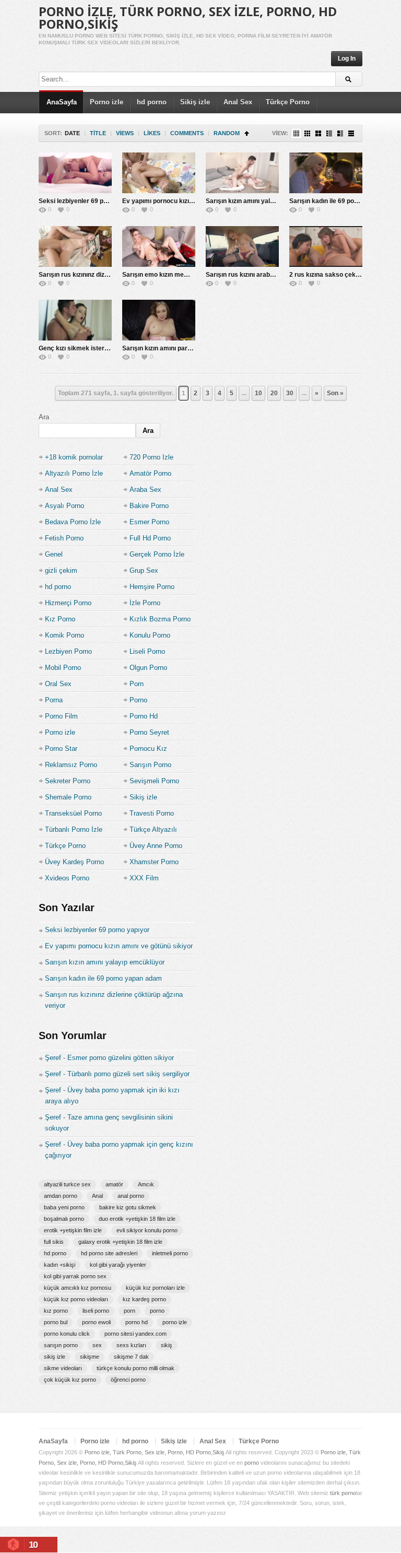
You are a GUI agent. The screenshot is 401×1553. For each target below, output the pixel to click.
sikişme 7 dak (131, 1357)
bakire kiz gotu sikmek (127, 1207)
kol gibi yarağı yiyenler (118, 1265)
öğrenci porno (128, 1379)
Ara (44, 417)
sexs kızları (131, 1345)
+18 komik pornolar (74, 457)
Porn (136, 684)
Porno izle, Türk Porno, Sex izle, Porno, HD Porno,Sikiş (188, 17)
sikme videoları (63, 1368)
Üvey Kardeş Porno (74, 862)
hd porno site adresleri (109, 1253)
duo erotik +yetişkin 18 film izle (137, 1219)
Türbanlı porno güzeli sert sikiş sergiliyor (128, 1074)
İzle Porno (144, 603)
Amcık (146, 1184)
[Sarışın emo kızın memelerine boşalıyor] (158, 246)
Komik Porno (64, 635)
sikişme (89, 1357)
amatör (114, 1184)
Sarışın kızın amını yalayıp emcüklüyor (263, 201)
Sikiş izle (195, 102)
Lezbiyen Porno (68, 651)
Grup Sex (143, 570)
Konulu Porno (149, 635)
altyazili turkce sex (67, 1184)
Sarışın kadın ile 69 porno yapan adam (103, 978)
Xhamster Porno (154, 862)
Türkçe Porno (288, 102)
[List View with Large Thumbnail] (351, 133)
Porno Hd (143, 716)
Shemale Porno (68, 797)
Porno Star (61, 748)
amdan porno (60, 1196)
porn (129, 1311)
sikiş (166, 1345)
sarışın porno (61, 1345)
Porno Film (61, 716)
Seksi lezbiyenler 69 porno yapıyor (90, 201)
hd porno (152, 102)
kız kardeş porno (144, 1299)
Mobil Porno (63, 668)
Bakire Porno (149, 506)
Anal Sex (237, 102)
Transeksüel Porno (73, 813)
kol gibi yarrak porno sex (75, 1276)
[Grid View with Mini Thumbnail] (296, 133)
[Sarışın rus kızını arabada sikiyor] (242, 246)
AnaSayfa (61, 102)
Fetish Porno (64, 538)
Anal (97, 1196)
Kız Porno (60, 619)
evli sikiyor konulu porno (147, 1230)
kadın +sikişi (59, 1265)
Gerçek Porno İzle (156, 554)
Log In (347, 58)
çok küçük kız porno (70, 1379)
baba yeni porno (64, 1207)
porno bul (55, 1322)
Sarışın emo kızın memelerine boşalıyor (180, 274)
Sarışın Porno (150, 765)
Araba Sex (145, 489)
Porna (54, 700)
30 (289, 393)
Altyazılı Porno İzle (74, 473)
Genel (54, 554)
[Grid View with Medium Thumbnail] (318, 133)
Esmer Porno (149, 522)
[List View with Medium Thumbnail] (340, 133)
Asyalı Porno (64, 506)
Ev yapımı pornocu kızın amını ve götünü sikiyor (192, 201)
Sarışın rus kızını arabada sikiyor (254, 274)
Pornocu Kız (148, 748)
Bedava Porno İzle (73, 522)
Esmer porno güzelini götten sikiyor (120, 1058)
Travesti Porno (151, 813)
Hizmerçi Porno (68, 603)
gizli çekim (61, 570)
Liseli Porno (147, 651)
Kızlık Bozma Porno (160, 619)
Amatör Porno (150, 473)
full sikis (54, 1242)
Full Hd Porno (150, 538)
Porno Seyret (149, 732)
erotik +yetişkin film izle (73, 1230)
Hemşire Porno (151, 587)
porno (157, 1311)
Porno (138, 700)
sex (97, 1345)
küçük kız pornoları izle (155, 1288)
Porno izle (106, 102)
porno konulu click (67, 1334)
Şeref (53, 1058)
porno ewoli (96, 1322)
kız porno (56, 1311)
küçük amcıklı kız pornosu (77, 1288)
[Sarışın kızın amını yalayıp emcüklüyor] (242, 172)
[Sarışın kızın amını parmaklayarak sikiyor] (158, 320)
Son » (335, 393)
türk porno (343, 1493)
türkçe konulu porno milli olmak (135, 1368)
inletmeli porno (170, 1253)
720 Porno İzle (151, 457)
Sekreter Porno (67, 781)
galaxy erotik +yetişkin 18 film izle (120, 1242)
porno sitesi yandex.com (135, 1334)
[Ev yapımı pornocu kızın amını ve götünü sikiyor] (158, 172)
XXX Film (144, 878)
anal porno (130, 1196)
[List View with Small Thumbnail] (329, 133)
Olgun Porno (148, 668)
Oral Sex (58, 684)
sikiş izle (54, 1357)
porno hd (136, 1322)
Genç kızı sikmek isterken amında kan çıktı (102, 348)
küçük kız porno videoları (76, 1299)
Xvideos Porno (67, 878)
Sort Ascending (247, 133)
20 (274, 393)
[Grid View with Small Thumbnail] (307, 133)
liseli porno (95, 1311)
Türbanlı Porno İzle (73, 829)
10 (258, 393)
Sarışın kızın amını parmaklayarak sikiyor (183, 348)
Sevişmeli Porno (154, 781)
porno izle (174, 1322)
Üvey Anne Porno (155, 846)
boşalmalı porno (64, 1219)
